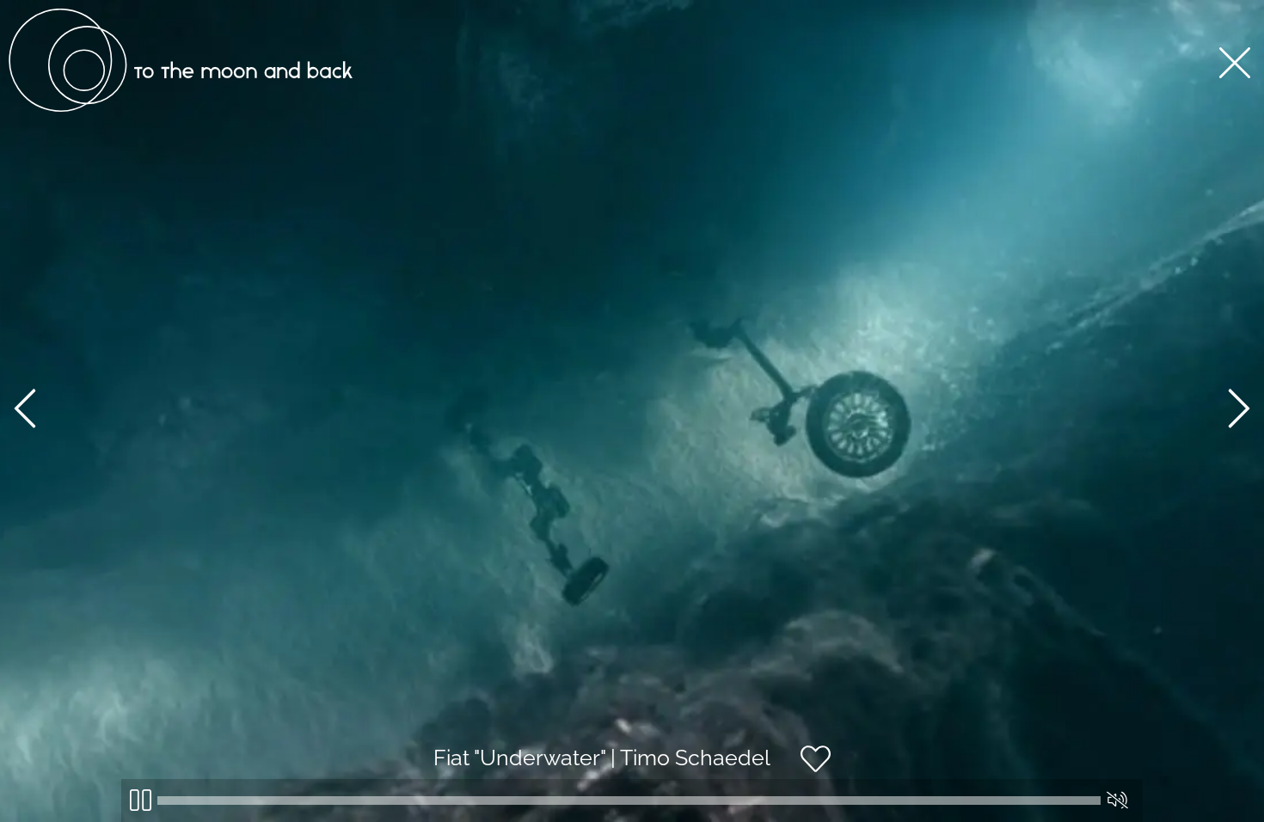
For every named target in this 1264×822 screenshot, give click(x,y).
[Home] (181, 107)
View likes (883, 773)
